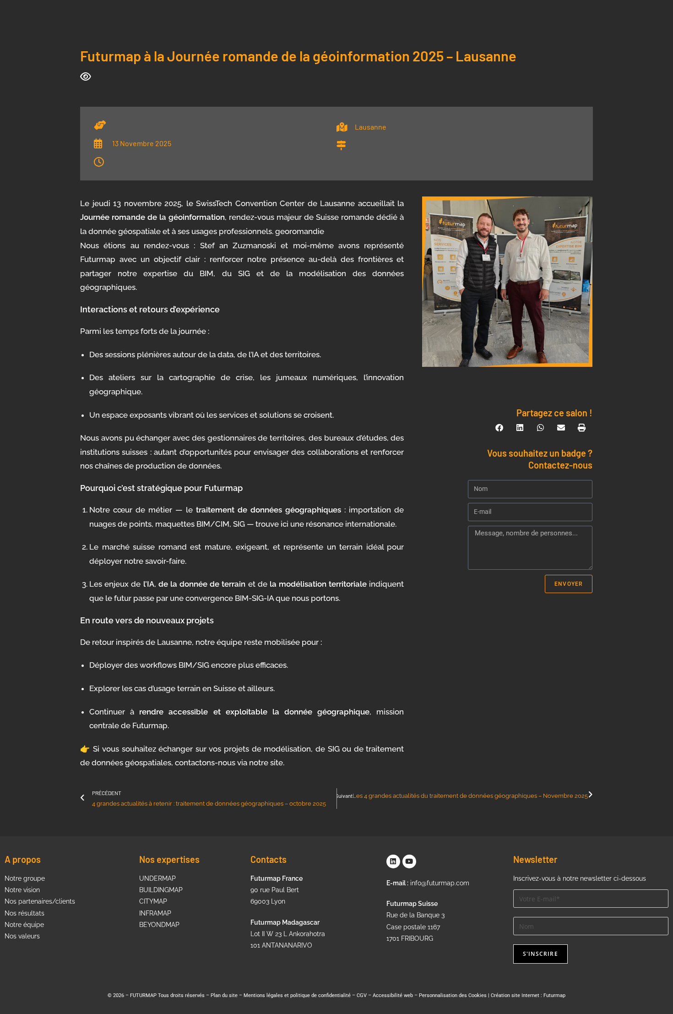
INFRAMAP (155, 913)
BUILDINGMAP (161, 890)
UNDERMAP (157, 878)
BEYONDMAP (159, 924)
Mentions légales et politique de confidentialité (297, 995)
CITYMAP (153, 901)
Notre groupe (25, 878)
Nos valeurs (22, 936)
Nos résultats (24, 913)
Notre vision (22, 890)
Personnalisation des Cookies (453, 995)
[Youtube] (409, 861)
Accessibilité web (393, 995)
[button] (499, 427)
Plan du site (224, 995)
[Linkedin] (393, 861)
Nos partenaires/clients (40, 901)
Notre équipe (24, 924)
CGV (362, 995)
